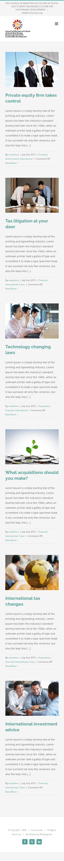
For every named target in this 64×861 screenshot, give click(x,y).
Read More (10, 163)
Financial (43, 154)
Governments (12, 158)
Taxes (22, 284)
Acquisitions (44, 406)
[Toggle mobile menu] (57, 24)
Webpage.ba (46, 834)
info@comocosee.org (32, 12)
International (26, 158)
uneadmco (13, 154)
